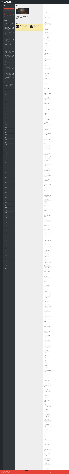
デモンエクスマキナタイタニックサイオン (47, 134)
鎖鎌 (45, 362)
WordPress (5, 472)
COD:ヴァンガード (47, 310)
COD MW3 (46, 187)
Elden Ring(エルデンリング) (48, 170)
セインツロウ (46, 287)
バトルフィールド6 (47, 117)
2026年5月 (6, 99)
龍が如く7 (46, 315)
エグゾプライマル (47, 254)
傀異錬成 (46, 291)
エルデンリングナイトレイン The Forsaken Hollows (47, 101)
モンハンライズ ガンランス (48, 299)
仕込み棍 (46, 367)
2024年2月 (6, 144)
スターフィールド (47, 107)
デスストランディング (47, 397)
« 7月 (6, 17)
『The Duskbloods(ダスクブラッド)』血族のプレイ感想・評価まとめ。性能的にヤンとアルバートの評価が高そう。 (9, 32)
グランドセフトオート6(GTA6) (47, 234)
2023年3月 (6, 162)
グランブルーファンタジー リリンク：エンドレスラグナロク (47, 15)
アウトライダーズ (47, 382)
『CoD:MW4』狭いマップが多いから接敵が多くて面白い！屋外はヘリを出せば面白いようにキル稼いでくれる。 (9, 71)
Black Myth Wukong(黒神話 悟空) (47, 238)
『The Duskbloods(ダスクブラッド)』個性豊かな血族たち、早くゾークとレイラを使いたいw (9, 28)
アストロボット (47, 205)
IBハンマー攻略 (47, 416)
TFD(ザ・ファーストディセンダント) (47, 182)
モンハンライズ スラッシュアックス (48, 307)
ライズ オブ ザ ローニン (48, 208)
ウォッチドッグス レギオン (47, 386)
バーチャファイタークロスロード (47, 50)
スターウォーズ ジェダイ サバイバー (47, 260)
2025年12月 (6, 107)
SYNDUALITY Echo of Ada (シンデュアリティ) (47, 156)
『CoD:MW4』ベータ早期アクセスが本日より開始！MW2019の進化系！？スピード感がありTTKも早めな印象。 (9, 24)
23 (13, 14)
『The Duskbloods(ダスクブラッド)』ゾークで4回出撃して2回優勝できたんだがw (24, 26)
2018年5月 (6, 258)
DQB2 (45, 436)
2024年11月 (6, 129)
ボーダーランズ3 (47, 395)
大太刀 (46, 355)
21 (10, 14)
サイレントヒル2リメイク (48, 223)
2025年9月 (6, 112)
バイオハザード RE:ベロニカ (47, 38)
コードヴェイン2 (47, 103)
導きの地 (46, 404)
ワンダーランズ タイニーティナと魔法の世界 (47, 319)
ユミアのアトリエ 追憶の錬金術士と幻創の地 (47, 154)
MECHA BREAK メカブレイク (48, 158)
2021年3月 (6, 202)
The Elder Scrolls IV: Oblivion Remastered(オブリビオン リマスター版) (47, 146)
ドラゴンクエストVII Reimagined (47, 111)
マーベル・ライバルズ (47, 168)
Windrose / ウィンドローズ (48, 91)
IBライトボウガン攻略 (48, 406)
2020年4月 (6, 220)
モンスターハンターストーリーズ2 (47, 371)
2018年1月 (6, 265)
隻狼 (45, 426)
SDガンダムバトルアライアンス (47, 283)
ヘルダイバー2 (46, 199)
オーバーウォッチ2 (47, 274)
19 (7, 14)
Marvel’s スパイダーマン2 (48, 250)
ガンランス (46, 65)
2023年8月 (6, 154)
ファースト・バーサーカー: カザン (47, 151)
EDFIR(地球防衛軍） (47, 424)
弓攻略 (46, 455)
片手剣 (46, 78)
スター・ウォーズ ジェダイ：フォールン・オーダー (47, 262)
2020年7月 (6, 215)
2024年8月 (6, 134)
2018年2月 (6, 263)
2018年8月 (6, 253)
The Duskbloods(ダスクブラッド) (47, 35)
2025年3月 (6, 122)
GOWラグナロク (47, 281)
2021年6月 (6, 197)
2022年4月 (6, 180)
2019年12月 (6, 227)
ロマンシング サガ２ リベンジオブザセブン (47, 176)
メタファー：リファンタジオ (47, 185)
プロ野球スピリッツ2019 (48, 421)
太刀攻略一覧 (47, 463)
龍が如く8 (46, 219)
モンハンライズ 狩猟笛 (48, 304)
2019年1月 (6, 245)
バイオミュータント (47, 377)
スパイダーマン (47, 441)
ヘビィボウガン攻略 (47, 460)
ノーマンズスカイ (47, 468)
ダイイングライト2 (47, 321)
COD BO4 (46, 434)
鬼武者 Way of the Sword (47, 40)
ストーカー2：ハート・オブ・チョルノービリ (47, 180)
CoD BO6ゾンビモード (47, 129)
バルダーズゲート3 (47, 225)
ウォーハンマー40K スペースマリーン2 (47, 202)
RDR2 (45, 439)
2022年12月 (6, 167)
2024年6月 (6, 137)
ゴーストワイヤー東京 (47, 271)
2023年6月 (6, 157)
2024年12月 (6, 127)
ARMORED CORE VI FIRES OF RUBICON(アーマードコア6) (47, 196)
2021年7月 (6, 195)
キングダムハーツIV (47, 45)
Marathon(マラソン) (47, 97)
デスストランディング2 (47, 139)
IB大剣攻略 (46, 409)
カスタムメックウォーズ (48, 232)
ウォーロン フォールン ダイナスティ (47, 268)
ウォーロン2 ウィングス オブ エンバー (47, 25)
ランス (46, 63)
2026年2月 (6, 104)
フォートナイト (47, 429)
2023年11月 (6, 149)
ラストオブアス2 (47, 389)
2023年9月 (6, 152)
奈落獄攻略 (46, 350)
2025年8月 (6, 114)
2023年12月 (6, 147)
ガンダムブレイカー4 (47, 193)
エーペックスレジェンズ (48, 246)
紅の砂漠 (46, 85)
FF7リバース (46, 213)
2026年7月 (6, 96)
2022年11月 (6, 169)
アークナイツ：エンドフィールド (47, 114)
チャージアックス (47, 68)
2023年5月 (6, 159)
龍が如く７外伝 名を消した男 (47, 241)
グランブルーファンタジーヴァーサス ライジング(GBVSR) (47, 229)
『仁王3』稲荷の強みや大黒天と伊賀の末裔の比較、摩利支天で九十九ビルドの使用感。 (9, 77)
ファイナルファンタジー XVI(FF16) (47, 248)
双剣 (45, 75)
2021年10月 (6, 190)
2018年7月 (6, 255)
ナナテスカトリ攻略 (47, 453)
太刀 (45, 60)
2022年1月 (6, 185)
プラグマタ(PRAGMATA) (47, 88)
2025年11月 (6, 109)
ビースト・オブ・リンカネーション (47, 27)
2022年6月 (6, 177)
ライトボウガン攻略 (47, 458)
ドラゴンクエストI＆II (47, 119)
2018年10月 (6, 250)
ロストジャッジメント (47, 340)
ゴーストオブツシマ (47, 335)
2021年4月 (6, 200)
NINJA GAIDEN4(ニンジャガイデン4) (47, 123)
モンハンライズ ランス (48, 301)
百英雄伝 (46, 210)
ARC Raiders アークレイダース (47, 105)
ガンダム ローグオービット (47, 33)
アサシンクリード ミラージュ (47, 252)
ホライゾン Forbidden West (48, 317)
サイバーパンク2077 (47, 244)
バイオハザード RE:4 (47, 326)
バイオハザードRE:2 (47, 431)
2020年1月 (6, 225)
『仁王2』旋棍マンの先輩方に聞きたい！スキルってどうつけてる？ (22, 17)
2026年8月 (6, 94)
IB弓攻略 (46, 411)
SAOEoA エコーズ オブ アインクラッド (47, 22)
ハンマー (46, 70)
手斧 (45, 360)
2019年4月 (6, 240)
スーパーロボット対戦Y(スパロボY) (47, 131)
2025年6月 (6, 117)
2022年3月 (6, 182)
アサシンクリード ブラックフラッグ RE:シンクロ (47, 19)
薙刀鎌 (46, 365)
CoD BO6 (46, 127)
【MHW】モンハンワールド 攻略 (47, 450)
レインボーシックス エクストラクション (47, 332)
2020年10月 (6, 210)
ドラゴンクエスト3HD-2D (48, 173)
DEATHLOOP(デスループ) (47, 347)
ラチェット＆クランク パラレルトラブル (47, 375)
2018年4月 (6, 260)
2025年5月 (6, 119)
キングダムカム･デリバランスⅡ (47, 165)
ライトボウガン (47, 73)
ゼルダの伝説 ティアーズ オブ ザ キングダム (47, 265)
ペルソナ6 (46, 43)
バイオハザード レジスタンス (47, 392)
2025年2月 (6, 124)
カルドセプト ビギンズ (47, 17)
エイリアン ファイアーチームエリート (47, 345)
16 (13, 13)
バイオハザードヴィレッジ (48, 324)
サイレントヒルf (47, 137)
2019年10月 (6, 230)
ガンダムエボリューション (48, 279)
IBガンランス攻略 (47, 414)
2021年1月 (6, 205)
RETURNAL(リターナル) (47, 380)
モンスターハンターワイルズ (47, 56)
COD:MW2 (46, 190)
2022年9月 (6, 172)
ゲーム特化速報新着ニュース (47, 6)
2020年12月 (6, 207)
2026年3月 (6, 102)
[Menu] (67, 4)
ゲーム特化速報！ (7, 2)
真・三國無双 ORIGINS (47, 160)
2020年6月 (6, 217)
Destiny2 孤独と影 (47, 444)
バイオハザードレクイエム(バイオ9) (47, 94)
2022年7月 (6, 175)
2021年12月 (6, 187)
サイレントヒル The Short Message (47, 222)
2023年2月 (6, 164)
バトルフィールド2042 (47, 329)
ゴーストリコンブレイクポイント (47, 401)
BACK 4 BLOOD (46, 337)
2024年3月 (6, 142)
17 (4, 14)
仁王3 (45, 8)
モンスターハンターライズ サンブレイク (47, 289)
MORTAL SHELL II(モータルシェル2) (47, 10)
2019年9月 (6, 232)
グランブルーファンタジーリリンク (47, 216)
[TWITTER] (1, 5)
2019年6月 (6, 237)
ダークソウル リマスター (48, 446)
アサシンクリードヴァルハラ (47, 342)
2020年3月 (6, 222)
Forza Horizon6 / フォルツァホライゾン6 (47, 54)
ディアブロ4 (46, 83)
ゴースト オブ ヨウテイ (47, 109)
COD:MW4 (46, 12)
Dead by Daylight (46, 29)
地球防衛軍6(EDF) (47, 256)
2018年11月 (6, 248)
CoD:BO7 (46, 99)
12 (7, 13)
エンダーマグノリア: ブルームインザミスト (47, 162)
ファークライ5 (46, 465)
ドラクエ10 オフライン (47, 285)
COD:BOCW (46, 312)
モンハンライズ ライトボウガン (48, 297)
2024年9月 (6, 132)
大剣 (45, 58)
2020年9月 (6, 212)
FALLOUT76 (46, 276)
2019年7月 (6, 235)
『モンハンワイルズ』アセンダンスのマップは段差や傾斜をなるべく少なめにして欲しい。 (9, 56)
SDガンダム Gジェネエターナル (47, 143)
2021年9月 (6, 192)
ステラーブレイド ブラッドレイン (47, 47)
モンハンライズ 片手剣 (48, 294)
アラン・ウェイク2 (47, 236)
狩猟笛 (46, 80)
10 (4, 13)
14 (10, 13)
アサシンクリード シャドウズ (47, 149)
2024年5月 (6, 139)
